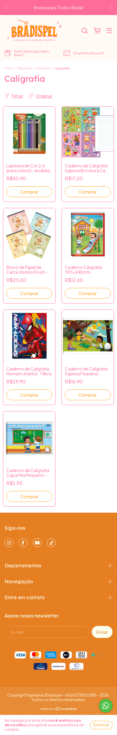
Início (8, 68)
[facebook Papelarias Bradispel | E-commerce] (23, 542)
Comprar (88, 191)
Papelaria (24, 68)
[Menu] (109, 31)
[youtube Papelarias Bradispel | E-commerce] (37, 542)
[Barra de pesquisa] (85, 31)
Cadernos (43, 68)
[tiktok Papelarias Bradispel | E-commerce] (51, 542)
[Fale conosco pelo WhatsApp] (105, 705)
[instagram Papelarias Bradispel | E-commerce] (9, 542)
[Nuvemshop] (58, 709)
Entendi (101, 725)
